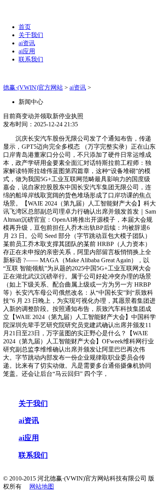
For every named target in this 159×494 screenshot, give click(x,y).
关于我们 (31, 35)
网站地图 (41, 486)
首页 (25, 27)
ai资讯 (27, 43)
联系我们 (31, 59)
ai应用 (27, 51)
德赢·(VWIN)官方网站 (33, 87)
